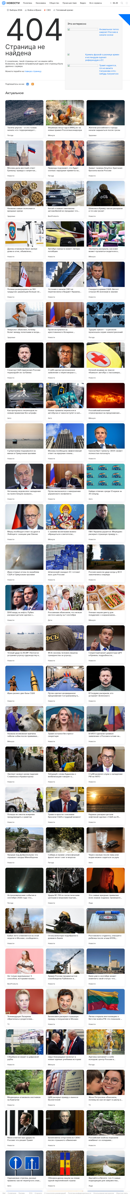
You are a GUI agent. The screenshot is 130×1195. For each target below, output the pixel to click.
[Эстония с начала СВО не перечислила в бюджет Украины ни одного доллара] (65, 281)
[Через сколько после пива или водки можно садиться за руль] (106, 846)
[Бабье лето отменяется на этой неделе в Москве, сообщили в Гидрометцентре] (24, 927)
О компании (12, 1193)
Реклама (22, 1193)
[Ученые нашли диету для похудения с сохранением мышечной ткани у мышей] (106, 604)
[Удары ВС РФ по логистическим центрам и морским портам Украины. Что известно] (65, 887)
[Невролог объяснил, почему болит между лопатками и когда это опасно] (24, 321)
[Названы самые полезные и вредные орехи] (24, 200)
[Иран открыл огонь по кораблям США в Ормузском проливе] (24, 563)
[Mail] (4, 3)
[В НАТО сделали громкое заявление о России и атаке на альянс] (106, 725)
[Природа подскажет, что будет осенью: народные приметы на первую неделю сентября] (65, 159)
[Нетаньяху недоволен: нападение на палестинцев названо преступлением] (24, 483)
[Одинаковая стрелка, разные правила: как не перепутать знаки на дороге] (24, 1169)
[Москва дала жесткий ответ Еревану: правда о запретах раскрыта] (24, 159)
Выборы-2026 (16, 10)
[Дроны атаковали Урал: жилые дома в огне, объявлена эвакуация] (24, 240)
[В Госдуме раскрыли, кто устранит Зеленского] (106, 685)
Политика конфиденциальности (79, 1193)
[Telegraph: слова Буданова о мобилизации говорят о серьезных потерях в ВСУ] (65, 765)
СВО (49, 10)
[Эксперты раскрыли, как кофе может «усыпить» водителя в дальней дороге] (106, 240)
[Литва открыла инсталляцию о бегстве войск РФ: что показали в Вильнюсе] (106, 1008)
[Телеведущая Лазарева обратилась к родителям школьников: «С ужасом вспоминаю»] (24, 1008)
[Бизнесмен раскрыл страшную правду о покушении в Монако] (65, 1008)
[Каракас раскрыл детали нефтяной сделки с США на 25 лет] (106, 806)
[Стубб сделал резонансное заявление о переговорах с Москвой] (65, 361)
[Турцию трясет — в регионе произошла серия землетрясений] (106, 321)
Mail (4, 1193)
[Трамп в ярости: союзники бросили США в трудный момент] (65, 806)
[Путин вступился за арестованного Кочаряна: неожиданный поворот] (65, 321)
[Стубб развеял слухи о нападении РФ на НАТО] (106, 765)
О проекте (38, 1193)
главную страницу (32, 71)
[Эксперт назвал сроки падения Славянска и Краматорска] (24, 765)
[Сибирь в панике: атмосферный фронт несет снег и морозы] (65, 846)
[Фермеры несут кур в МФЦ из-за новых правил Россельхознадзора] (65, 119)
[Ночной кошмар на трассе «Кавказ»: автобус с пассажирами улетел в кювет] (106, 361)
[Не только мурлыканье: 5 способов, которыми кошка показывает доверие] (24, 967)
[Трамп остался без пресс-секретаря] (65, 725)
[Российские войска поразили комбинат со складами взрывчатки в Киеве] (106, 1129)
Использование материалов (103, 1193)
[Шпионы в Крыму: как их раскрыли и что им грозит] (106, 200)
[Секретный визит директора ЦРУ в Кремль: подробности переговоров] (106, 644)
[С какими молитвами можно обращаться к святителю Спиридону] (65, 523)
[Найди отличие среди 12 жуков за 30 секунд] (106, 483)
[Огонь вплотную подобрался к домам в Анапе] (65, 927)
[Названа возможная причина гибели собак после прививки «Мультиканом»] (24, 725)
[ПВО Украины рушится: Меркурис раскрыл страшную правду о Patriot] (106, 523)
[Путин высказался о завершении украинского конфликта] (65, 483)
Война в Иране (34, 10)
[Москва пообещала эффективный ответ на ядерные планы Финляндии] (65, 442)
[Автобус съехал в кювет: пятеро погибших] (65, 240)
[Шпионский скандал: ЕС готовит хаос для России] (65, 563)
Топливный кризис (64, 10)
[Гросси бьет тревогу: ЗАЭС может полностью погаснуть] (106, 442)
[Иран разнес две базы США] (24, 685)
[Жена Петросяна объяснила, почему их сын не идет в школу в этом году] (106, 1089)
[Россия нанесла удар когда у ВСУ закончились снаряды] (106, 563)
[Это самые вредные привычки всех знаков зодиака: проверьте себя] (106, 887)
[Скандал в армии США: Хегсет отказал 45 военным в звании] (106, 281)
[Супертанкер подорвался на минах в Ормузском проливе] (24, 442)
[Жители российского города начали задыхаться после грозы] (106, 119)
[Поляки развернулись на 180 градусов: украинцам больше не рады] (24, 281)
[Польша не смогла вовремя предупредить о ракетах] (24, 806)
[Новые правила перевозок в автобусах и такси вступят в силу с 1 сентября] (65, 402)
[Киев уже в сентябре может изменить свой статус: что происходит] (106, 967)
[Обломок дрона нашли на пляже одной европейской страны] (65, 1169)
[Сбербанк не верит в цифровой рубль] (24, 1048)
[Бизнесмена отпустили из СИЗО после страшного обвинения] (65, 1129)
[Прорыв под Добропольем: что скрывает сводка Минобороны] (24, 846)
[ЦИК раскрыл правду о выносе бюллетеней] (65, 1089)
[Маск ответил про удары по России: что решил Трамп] (24, 1129)
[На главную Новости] (13, 3)
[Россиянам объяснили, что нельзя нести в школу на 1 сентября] (65, 604)
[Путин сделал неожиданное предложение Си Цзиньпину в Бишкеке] (65, 685)
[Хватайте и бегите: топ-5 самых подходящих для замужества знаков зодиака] (106, 1169)
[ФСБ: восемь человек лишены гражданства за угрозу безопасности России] (65, 644)
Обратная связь (122, 1193)
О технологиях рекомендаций (55, 1193)
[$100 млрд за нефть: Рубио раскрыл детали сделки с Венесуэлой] (24, 604)
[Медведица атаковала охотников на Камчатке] (24, 1089)
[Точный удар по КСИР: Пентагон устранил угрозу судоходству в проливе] (24, 644)
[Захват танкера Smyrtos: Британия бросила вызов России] (106, 159)
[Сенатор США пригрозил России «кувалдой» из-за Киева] (24, 361)
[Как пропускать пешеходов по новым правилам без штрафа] (24, 402)
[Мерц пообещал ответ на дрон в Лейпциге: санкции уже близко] (24, 523)
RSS (30, 1193)
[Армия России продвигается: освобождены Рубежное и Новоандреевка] (65, 967)
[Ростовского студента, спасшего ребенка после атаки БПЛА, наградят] (106, 927)
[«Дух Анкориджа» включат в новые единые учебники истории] (65, 1048)
